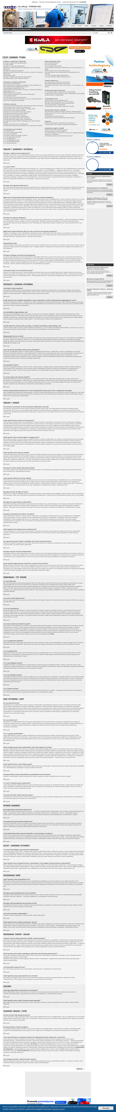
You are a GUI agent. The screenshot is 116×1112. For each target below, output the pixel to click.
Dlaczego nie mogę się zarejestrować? (14, 66)
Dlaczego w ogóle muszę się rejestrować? (15, 63)
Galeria (101, 25)
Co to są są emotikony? (10, 134)
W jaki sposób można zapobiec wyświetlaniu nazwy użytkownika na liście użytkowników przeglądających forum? (22, 85)
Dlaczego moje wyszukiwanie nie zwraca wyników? (59, 102)
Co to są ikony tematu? (10, 143)
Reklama (109, 25)
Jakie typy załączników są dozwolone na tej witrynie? (59, 123)
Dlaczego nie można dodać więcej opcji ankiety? (17, 112)
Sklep (86, 25)
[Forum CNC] (10, 7)
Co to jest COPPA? (8, 64)
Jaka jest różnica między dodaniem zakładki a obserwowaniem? (63, 111)
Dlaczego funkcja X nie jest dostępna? (55, 131)
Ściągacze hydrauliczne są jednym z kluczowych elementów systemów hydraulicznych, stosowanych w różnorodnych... (99, 202)
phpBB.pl (6, 343)
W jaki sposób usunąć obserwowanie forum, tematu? (60, 117)
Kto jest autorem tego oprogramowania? (56, 129)
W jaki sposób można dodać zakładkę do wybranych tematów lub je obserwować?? (64, 113)
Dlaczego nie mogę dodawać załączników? (15, 116)
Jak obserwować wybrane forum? (54, 116)
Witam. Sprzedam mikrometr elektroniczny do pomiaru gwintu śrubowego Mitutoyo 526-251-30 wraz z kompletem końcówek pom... (99, 271)
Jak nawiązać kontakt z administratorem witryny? (59, 136)
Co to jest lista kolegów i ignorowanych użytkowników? (60, 92)
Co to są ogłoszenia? (9, 138)
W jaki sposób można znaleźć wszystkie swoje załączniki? (61, 124)
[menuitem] (25, 29)
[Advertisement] (99, 235)
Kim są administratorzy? (52, 63)
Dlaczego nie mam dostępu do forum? (14, 115)
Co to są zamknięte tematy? (11, 141)
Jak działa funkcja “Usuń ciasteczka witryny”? (16, 78)
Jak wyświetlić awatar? (9, 96)
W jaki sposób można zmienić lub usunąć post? (17, 107)
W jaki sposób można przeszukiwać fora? (56, 100)
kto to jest (6, 1042)
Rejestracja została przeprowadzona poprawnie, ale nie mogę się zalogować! (21, 68)
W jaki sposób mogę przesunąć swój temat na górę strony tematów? (22, 125)
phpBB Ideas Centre (20, 1030)
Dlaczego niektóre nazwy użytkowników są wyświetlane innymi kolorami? (62, 73)
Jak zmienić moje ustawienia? (11, 83)
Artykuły (94, 25)
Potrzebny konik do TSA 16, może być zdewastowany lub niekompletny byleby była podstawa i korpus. (100, 282)
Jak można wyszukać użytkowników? (55, 105)
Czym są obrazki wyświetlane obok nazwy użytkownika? (19, 94)
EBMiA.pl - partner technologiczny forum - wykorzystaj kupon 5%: (55, 2)
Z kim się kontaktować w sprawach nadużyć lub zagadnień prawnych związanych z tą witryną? (65, 133)
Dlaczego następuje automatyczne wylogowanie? (17, 77)
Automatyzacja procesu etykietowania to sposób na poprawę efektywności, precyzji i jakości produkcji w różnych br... (99, 180)
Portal (72, 25)
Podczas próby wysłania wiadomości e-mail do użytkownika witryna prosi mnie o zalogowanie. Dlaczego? (22, 99)
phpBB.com (15, 343)
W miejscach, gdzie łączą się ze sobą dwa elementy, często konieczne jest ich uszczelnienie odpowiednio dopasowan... (100, 191)
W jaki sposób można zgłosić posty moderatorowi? (17, 119)
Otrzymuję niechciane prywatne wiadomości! (57, 83)
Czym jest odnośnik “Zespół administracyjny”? (58, 77)
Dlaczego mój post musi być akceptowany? (15, 124)
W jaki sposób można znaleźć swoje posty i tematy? (59, 106)
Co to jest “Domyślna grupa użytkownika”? (57, 75)
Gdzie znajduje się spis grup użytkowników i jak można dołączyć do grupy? (64, 68)
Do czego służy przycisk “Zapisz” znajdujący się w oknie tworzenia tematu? (21, 121)
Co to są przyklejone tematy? (11, 140)
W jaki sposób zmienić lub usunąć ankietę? (15, 113)
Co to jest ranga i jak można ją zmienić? (14, 97)
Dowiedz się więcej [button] (58, 1109)
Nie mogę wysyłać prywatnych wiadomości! (57, 82)
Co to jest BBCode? (8, 131)
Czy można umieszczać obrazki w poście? (15, 135)
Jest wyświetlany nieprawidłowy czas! (14, 88)
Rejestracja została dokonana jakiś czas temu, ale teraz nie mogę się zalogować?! (23, 73)
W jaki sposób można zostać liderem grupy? (57, 70)
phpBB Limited (57, 1017)
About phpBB (21, 1020)
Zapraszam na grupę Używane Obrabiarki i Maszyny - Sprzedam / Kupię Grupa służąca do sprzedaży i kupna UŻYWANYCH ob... (100, 293)
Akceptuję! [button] (105, 1108)
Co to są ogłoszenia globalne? (12, 137)
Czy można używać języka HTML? (12, 132)
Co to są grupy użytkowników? (53, 66)
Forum (80, 25)
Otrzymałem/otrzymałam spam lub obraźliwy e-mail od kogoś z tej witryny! (64, 85)
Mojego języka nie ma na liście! (12, 92)
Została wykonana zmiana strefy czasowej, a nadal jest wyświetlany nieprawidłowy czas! (22, 90)
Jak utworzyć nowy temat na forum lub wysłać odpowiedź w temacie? (23, 105)
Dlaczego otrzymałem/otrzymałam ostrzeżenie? (16, 118)
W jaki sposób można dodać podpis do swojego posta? (19, 108)
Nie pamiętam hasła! (9, 75)
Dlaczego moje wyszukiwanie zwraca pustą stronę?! (59, 103)
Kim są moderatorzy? (51, 64)
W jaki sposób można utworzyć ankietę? (14, 110)
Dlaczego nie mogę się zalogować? (13, 70)
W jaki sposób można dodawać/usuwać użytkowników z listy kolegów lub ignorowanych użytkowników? (65, 94)
